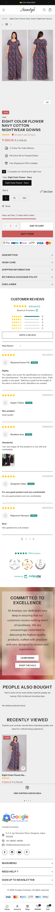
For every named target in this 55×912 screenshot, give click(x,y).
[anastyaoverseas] (27, 9)
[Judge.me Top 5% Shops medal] (40, 564)
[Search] (44, 10)
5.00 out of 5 (34, 306)
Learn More (27, 658)
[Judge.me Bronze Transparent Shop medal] (27, 564)
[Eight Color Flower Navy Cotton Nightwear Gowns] (14, 753)
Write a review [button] (27, 335)
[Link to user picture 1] (8, 460)
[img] (8, 355)
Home (4, 18)
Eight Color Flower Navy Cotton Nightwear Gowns (14, 775)
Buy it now (27, 234)
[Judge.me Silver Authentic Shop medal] (14, 564)
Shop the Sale (27, 665)
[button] (6, 2)
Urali (4, 117)
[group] (27, 55)
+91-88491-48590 (14, 840)
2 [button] (26, 539)
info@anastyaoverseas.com (18, 844)
